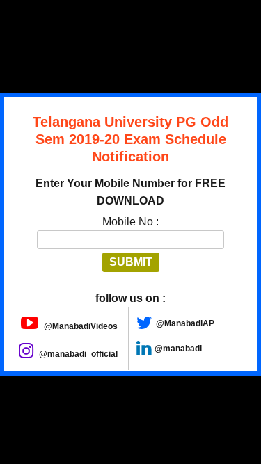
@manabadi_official (77, 354)
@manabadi (178, 348)
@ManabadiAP (185, 323)
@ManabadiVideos (80, 326)
